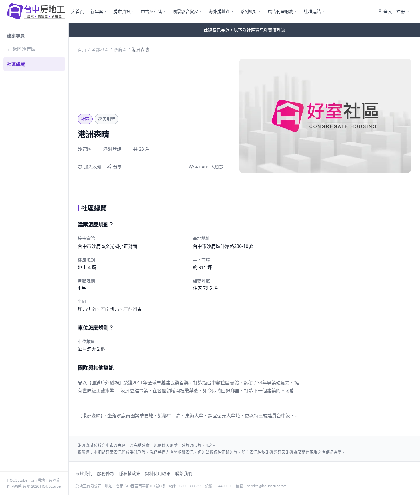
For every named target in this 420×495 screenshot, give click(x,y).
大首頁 (77, 11)
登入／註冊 (394, 11)
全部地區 (100, 49)
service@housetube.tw (266, 485)
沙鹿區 (120, 49)
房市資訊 (122, 11)
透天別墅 (106, 119)
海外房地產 (219, 11)
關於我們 (84, 473)
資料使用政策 (158, 473)
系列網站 (248, 11)
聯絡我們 (183, 473)
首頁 (82, 49)
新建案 (96, 11)
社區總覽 (16, 64)
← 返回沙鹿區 (21, 49)
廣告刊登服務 (280, 11)
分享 (117, 167)
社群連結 (312, 11)
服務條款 (105, 473)
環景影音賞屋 (185, 11)
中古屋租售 (151, 11)
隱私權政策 (129, 473)
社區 (85, 119)
